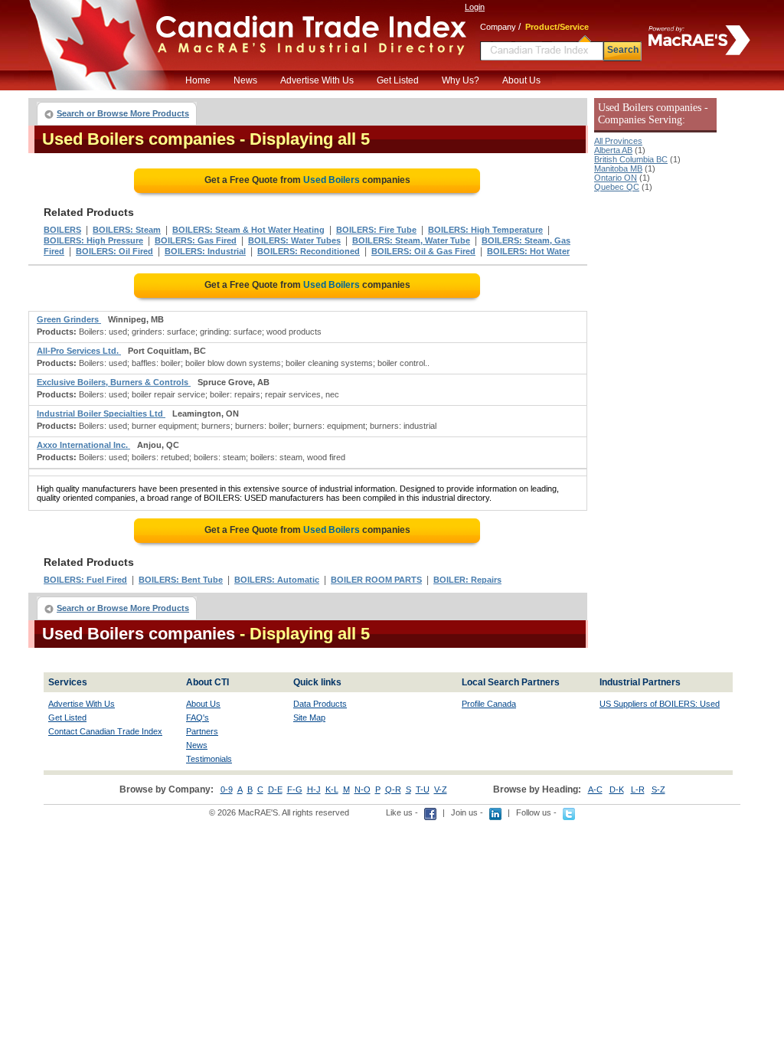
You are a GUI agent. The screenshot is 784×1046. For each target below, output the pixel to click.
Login (475, 6)
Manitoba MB (618, 168)
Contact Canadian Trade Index (105, 731)
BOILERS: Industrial (205, 251)
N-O (362, 789)
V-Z (440, 789)
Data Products (320, 703)
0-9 (226, 789)
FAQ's (197, 717)
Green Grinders (69, 319)
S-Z (658, 789)
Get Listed (398, 80)
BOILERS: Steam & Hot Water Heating (248, 229)
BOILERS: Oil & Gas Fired (423, 251)
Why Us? (460, 80)
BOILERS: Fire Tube (376, 229)
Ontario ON (615, 177)
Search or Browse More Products (123, 113)
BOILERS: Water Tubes (294, 240)
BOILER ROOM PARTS (376, 579)
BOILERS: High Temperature (485, 229)
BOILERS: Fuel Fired (85, 579)
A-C (595, 789)
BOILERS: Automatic (276, 579)
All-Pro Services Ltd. (79, 350)
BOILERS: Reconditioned (308, 251)
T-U (423, 789)
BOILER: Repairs (467, 579)
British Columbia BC (631, 159)
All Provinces (618, 140)
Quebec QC (616, 186)
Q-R (393, 789)
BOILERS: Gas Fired (196, 240)
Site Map (309, 717)
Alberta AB (613, 150)
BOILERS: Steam (127, 229)
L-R (638, 789)
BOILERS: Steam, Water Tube (411, 240)
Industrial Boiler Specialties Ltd (101, 413)
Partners (202, 731)
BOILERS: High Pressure (93, 240)
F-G (294, 789)
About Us (521, 80)
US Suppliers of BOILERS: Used (659, 703)
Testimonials (209, 758)
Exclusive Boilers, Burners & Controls (114, 382)
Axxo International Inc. (83, 444)
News (245, 80)
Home (198, 80)
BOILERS (62, 229)
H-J (314, 789)
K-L (331, 789)
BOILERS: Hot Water (528, 251)
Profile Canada (489, 703)
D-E (275, 789)
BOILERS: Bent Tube (181, 579)
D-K (616, 789)
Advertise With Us (317, 80)
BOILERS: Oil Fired (114, 251)
